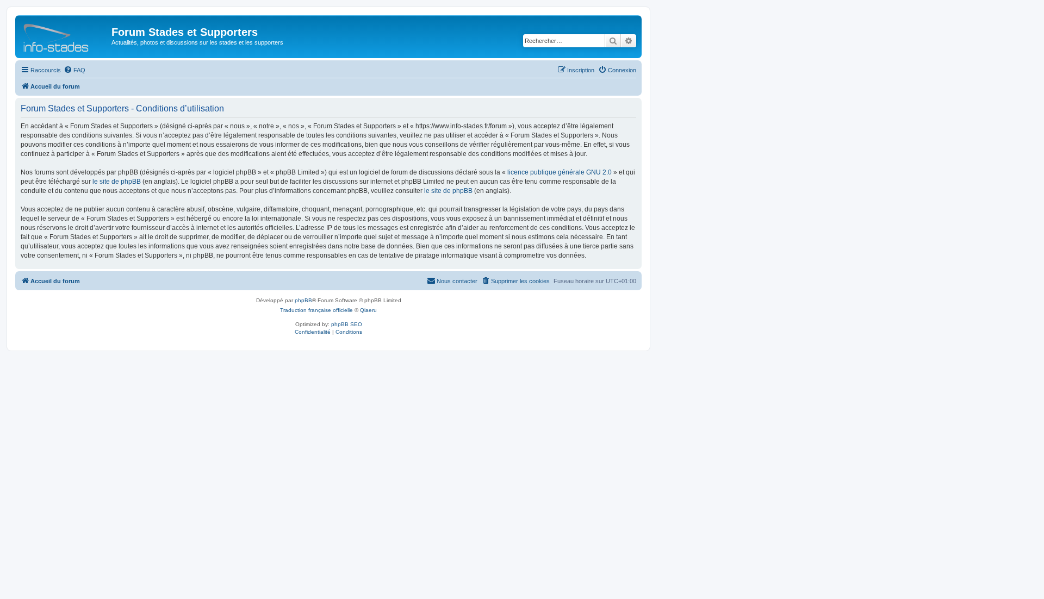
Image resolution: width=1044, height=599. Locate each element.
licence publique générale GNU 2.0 (559, 172)
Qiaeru (368, 310)
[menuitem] (74, 70)
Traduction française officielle (316, 310)
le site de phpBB (116, 181)
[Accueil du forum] (64, 35)
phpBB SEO (346, 324)
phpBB (303, 300)
